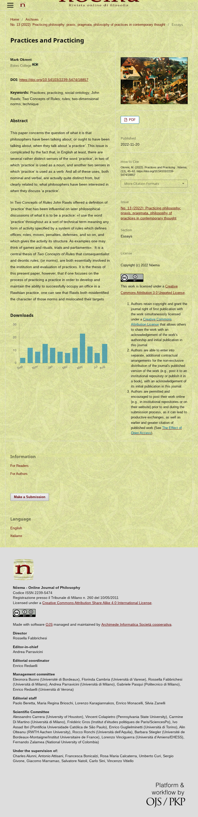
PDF (132, 120)
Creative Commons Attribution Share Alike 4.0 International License (97, 603)
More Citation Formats (141, 183)
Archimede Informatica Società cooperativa (136, 624)
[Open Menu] (10, 5)
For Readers (19, 466)
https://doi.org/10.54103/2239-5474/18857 (53, 80)
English (16, 528)
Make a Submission (29, 497)
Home (14, 19)
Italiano (16, 536)
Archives (32, 19)
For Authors (19, 474)
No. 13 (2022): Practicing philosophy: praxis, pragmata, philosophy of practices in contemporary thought (87, 25)
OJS (49, 624)
